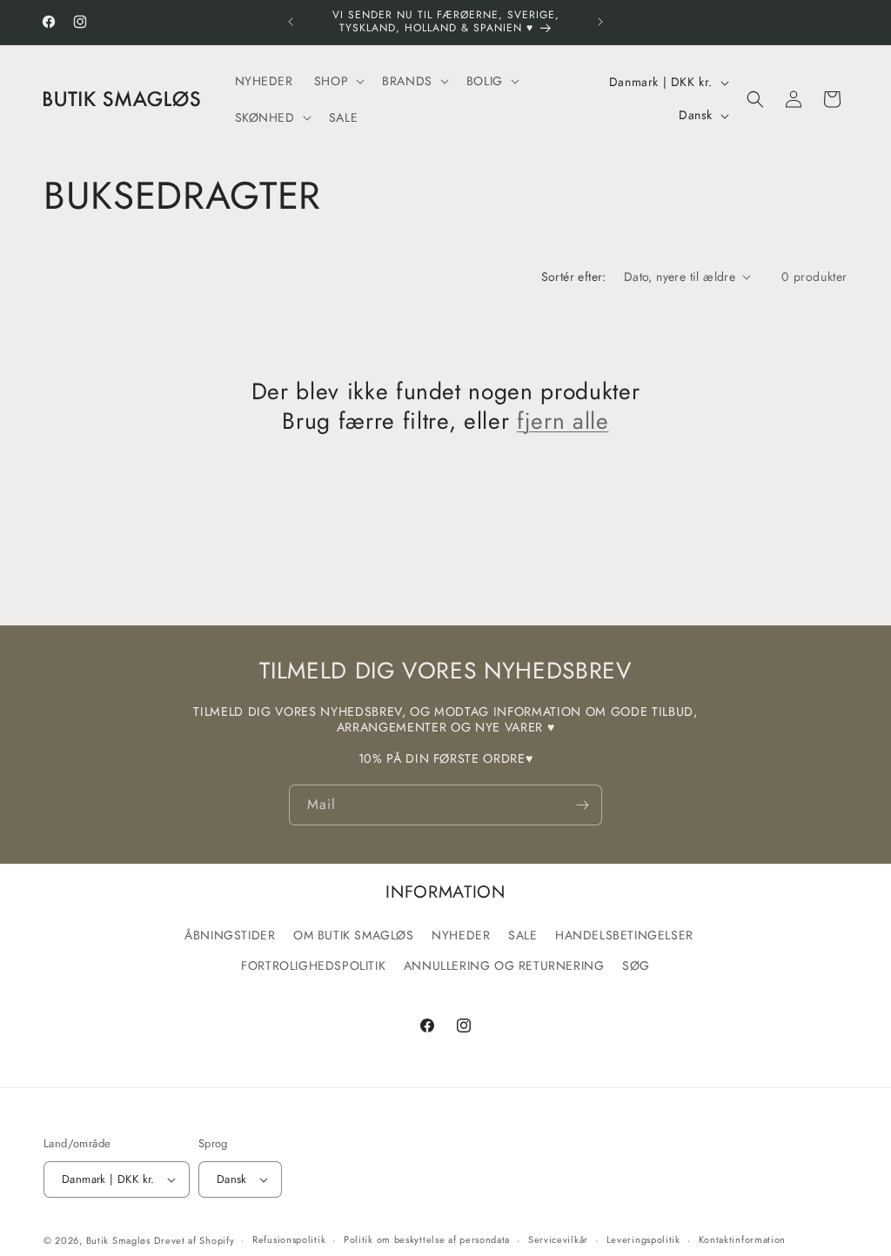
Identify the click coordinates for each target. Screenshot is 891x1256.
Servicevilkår (558, 1239)
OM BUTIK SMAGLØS (353, 935)
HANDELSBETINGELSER (624, 935)
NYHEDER (461, 935)
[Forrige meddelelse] (290, 21)
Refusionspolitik (288, 1239)
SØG (636, 965)
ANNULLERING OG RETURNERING (504, 965)
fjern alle (563, 422)
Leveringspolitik (643, 1239)
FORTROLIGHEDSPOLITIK (313, 965)
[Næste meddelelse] (600, 21)
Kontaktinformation (743, 1239)
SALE (522, 935)
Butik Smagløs (118, 1240)
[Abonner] (582, 805)
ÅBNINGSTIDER (229, 935)
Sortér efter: (573, 276)
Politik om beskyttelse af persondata (427, 1239)
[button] (338, 81)
